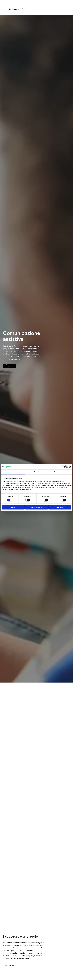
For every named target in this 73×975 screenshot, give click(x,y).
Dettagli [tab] (36, 472)
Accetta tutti (59, 507)
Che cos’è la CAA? (9, 365)
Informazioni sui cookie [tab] (60, 472)
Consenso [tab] (12, 472)
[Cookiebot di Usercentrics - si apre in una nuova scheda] (63, 466)
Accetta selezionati (36, 507)
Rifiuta (13, 507)
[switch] (27, 500)
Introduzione (9, 965)
